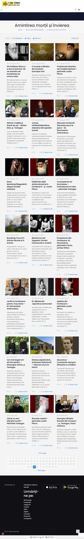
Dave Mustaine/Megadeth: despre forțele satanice (17, 185)
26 (41, 265)
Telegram (27, 505)
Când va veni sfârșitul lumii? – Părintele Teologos (15, 421)
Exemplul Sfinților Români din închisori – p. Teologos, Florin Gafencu (66, 422)
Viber (26, 509)
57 (46, 464)
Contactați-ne (9, 485)
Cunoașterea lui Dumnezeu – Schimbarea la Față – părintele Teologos (66, 185)
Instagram (28, 518)
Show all (75, 38)
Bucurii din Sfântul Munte (34, 30)
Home (20, 30)
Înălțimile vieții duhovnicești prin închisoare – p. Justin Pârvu (42, 185)
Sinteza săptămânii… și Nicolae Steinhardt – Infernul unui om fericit (41, 364)
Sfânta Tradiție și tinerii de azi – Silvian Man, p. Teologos (17, 125)
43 (71, 461)
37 (52, 461)
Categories (18, 38)
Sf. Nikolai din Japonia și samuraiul (42, 302)
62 (62, 464)
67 (28, 467)
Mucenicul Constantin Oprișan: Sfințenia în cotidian (66, 362)
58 (49, 464)
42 (68, 461)
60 (56, 464)
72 (43, 467)
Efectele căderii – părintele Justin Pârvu (40, 421)
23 (10, 461)
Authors (37, 38)
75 (52, 467)
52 (31, 464)
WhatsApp (28, 500)
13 (16, 96)
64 (68, 464)
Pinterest (27, 516)
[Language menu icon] (79, 9)
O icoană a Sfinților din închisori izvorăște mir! (41, 69)
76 (56, 467)
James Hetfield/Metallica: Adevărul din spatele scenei (42, 127)
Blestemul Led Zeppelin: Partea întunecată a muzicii (41, 240)
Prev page (42, 453)
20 (68, 458)
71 (40, 467)
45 (10, 464)
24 (13, 461)
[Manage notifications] (2, 533)
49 (22, 464)
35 (46, 461)
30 (31, 461)
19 (64, 458)
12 (41, 152)
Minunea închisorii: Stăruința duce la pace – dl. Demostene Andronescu (66, 128)
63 (65, 464)
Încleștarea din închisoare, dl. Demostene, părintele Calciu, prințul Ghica (65, 243)
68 (31, 467)
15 (52, 458)
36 (50, 461)
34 (43, 461)
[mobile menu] (1, 9)
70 (37, 467)
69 (34, 467)
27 (22, 461)
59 (52, 464)
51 (28, 464)
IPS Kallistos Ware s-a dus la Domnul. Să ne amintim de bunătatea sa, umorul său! (16, 71)
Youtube (27, 514)
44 (74, 461)
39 (59, 461)
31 (34, 461)
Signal (26, 512)
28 (25, 461)
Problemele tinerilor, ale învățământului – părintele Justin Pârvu (67, 70)
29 (28, 461)
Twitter (26, 507)
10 (37, 458)
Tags (28, 38)
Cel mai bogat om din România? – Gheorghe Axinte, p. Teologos (16, 364)
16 (55, 458)
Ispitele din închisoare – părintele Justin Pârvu (64, 305)
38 (56, 461)
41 (64, 461)
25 (16, 461)
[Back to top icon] (78, 531)
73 (46, 467)
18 (61, 458)
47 (16, 464)
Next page (41, 470)
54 (37, 464)
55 (40, 464)
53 (34, 464)
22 (74, 458)
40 (62, 461)
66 (74, 464)
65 (71, 464)
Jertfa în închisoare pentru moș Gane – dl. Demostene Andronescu (16, 305)
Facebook (27, 502)
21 (70, 458)
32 (37, 461)
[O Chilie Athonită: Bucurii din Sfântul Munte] (11, 3)
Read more (23, 96)
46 (13, 464)
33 (40, 461)
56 (43, 464)
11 (40, 458)
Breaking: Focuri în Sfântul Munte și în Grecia (15, 240)
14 (16, 211)
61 (58, 464)
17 (58, 458)
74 (50, 467)
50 (25, 464)
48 (19, 464)
